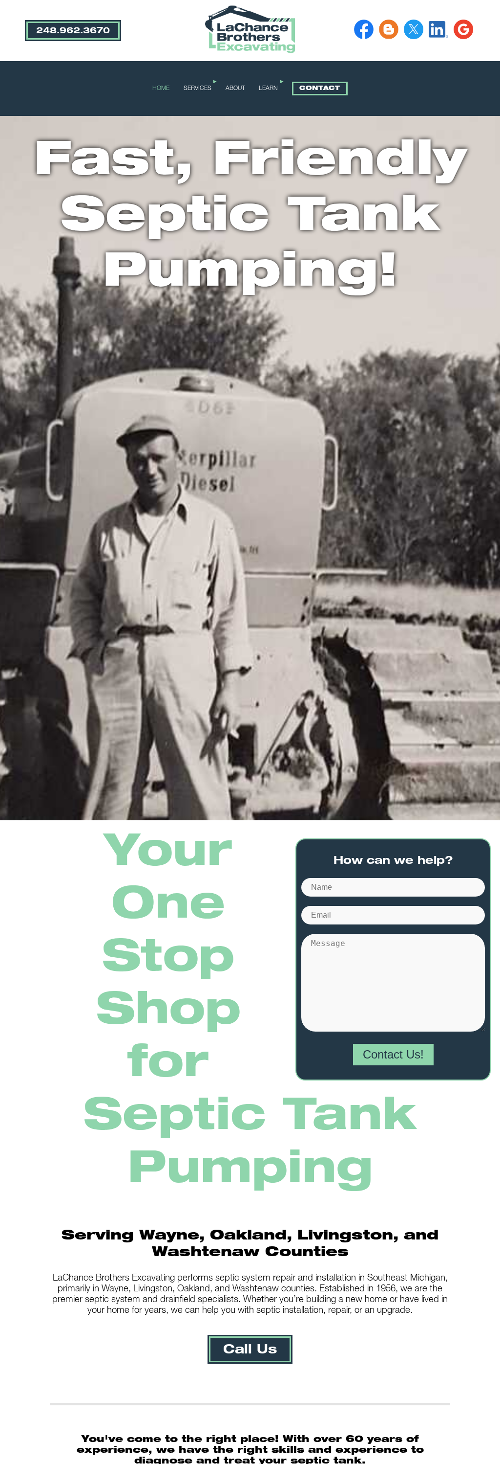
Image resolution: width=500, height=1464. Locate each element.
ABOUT (235, 89)
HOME (160, 89)
